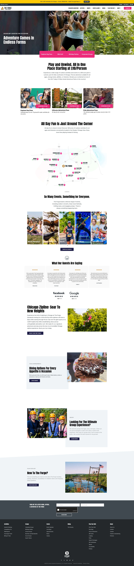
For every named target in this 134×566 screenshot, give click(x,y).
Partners (112, 535)
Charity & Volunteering (115, 533)
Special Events (50, 531)
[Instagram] (64, 560)
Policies (90, 548)
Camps (48, 535)
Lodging (91, 535)
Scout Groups (28, 535)
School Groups (28, 531)
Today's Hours (5, 4)
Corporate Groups (87, 54)
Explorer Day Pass (46, 54)
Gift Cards (91, 533)
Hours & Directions (93, 531)
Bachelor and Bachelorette (31, 533)
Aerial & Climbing (8, 527)
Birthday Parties (74, 54)
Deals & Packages (93, 540)
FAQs (90, 538)
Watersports (7, 531)
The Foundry (70, 527)
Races (48, 533)
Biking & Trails (7, 535)
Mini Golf (60, 54)
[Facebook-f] (61, 560)
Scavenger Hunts (8, 533)
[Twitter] (70, 560)
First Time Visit (92, 527)
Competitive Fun (8, 529)
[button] (43, 106)
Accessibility (92, 546)
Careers (112, 531)
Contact (112, 529)
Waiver (90, 544)
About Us (112, 527)
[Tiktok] (72, 560)
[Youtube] (67, 560)
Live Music (49, 529)
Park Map (91, 529)
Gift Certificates (92, 542)
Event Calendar (50, 527)
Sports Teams (28, 538)
